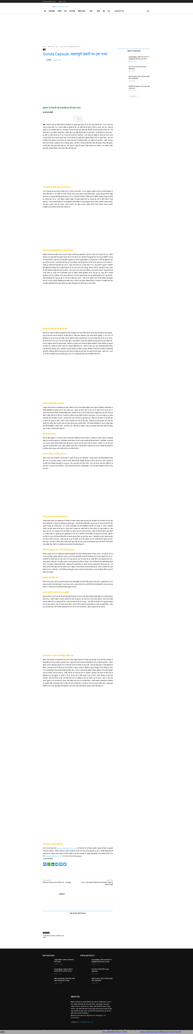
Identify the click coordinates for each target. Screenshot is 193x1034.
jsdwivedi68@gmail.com (54, 856)
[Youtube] (149, 1)
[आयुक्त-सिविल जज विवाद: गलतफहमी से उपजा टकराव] (54, 926)
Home (44, 46)
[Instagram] (141, 1)
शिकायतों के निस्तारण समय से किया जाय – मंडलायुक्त (57, 882)
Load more (133, 96)
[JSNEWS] (44, 60)
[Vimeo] (146, 1)
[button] (147, 11)
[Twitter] (143, 1)
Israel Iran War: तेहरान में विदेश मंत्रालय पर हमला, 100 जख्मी (123, 1032)
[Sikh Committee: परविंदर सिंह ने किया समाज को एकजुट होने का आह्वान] (48, 981)
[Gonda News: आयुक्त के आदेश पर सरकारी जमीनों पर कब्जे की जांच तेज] (48, 971)
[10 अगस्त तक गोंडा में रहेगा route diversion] (122, 69)
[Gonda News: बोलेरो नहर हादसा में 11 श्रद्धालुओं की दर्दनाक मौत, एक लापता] (122, 59)
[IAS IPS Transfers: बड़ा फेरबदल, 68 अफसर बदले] (122, 88)
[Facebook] (138, 1)
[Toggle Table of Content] (78, 119)
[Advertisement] (96, 28)
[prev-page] (44, 942)
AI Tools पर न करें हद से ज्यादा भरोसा (169, 1032)
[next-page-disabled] (47, 942)
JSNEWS (49, 60)
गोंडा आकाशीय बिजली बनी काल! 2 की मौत (78, 1032)
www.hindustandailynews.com (67, 848)
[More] (110, 65)
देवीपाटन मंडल (51, 46)
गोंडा (57, 46)
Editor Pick (46, 932)
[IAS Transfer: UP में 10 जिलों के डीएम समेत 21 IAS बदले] (122, 79)
